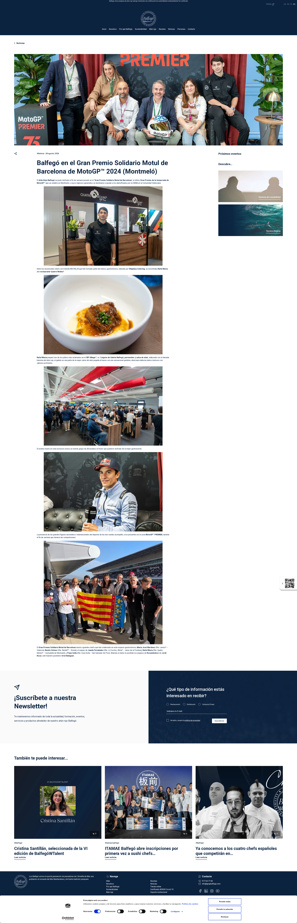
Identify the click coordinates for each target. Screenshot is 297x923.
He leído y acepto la (185, 720)
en (288, 4)
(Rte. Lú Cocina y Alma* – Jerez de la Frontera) (115, 650)
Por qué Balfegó (125, 29)
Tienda (269, 4)
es (294, 4)
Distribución (191, 704)
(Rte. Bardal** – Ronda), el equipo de (66, 650)
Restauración (175, 704)
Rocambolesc (153, 653)
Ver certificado (183, 1)
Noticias (171, 29)
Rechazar (225, 917)
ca (285, 4)
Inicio (104, 29)
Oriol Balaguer (67, 656)
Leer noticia (20, 857)
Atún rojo (152, 29)
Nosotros (113, 29)
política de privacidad (192, 720)
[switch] (120, 911)
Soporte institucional (158, 892)
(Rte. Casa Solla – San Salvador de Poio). (89, 653)
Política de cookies (190, 904)
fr (291, 4)
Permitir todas (225, 902)
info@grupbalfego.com (211, 884)
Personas (181, 29)
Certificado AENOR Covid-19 (161, 889)
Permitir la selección (224, 909)
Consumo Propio (208, 704)
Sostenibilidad (141, 29)
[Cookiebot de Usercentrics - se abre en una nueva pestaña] (68, 918)
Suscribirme (219, 721)
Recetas (162, 29)
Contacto (191, 29)
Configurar (175, 911)
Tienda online (155, 886)
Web (108, 881)
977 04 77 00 (207, 881)
